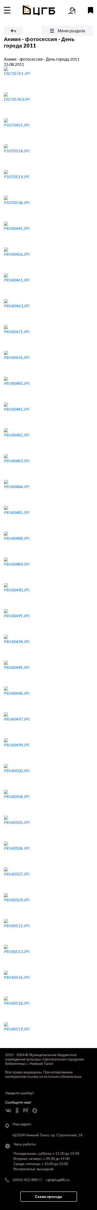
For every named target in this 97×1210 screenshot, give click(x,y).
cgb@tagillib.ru (58, 1179)
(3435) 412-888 (25, 1179)
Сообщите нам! (18, 1102)
